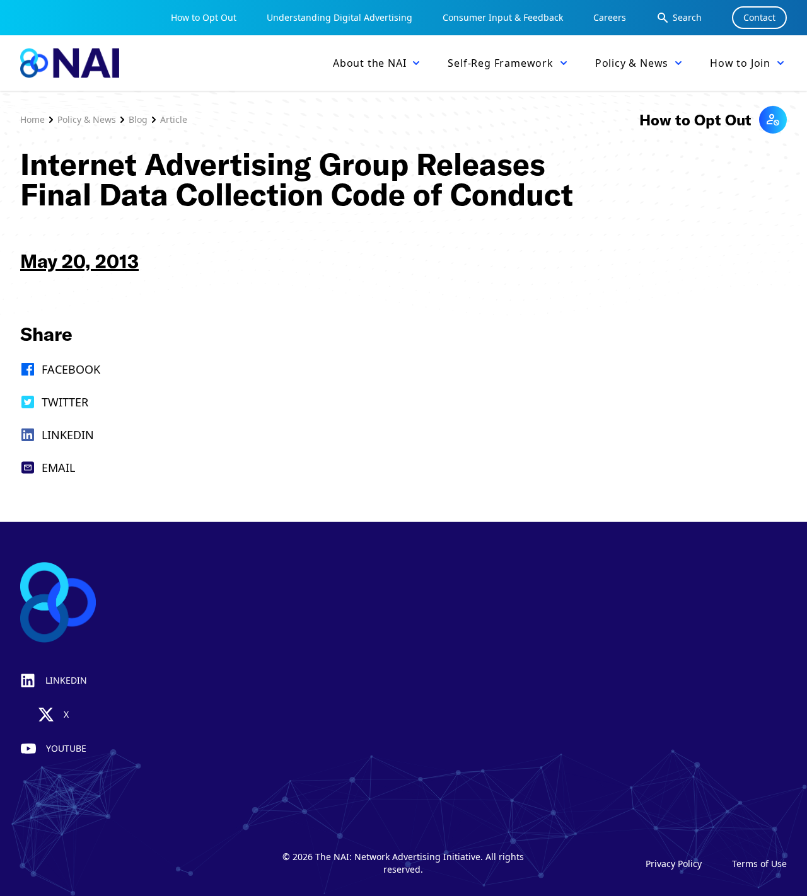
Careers (609, 17)
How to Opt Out (203, 17)
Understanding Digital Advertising (339, 17)
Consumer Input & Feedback (503, 17)
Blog (138, 119)
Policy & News (86, 119)
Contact (759, 17)
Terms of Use (759, 864)
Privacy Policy (674, 864)
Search (687, 17)
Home (32, 119)
